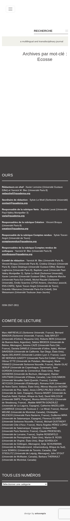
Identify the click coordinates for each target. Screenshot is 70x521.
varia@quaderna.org (13, 215)
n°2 (10, 82)
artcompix (40, 513)
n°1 (10, 73)
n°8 (10, 137)
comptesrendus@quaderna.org (19, 241)
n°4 (10, 101)
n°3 (10, 91)
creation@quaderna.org (15, 228)
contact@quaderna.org (15, 203)
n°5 (10, 110)
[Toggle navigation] (10, 9)
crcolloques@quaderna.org (17, 254)
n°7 (10, 128)
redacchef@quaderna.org (16, 193)
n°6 (10, 119)
